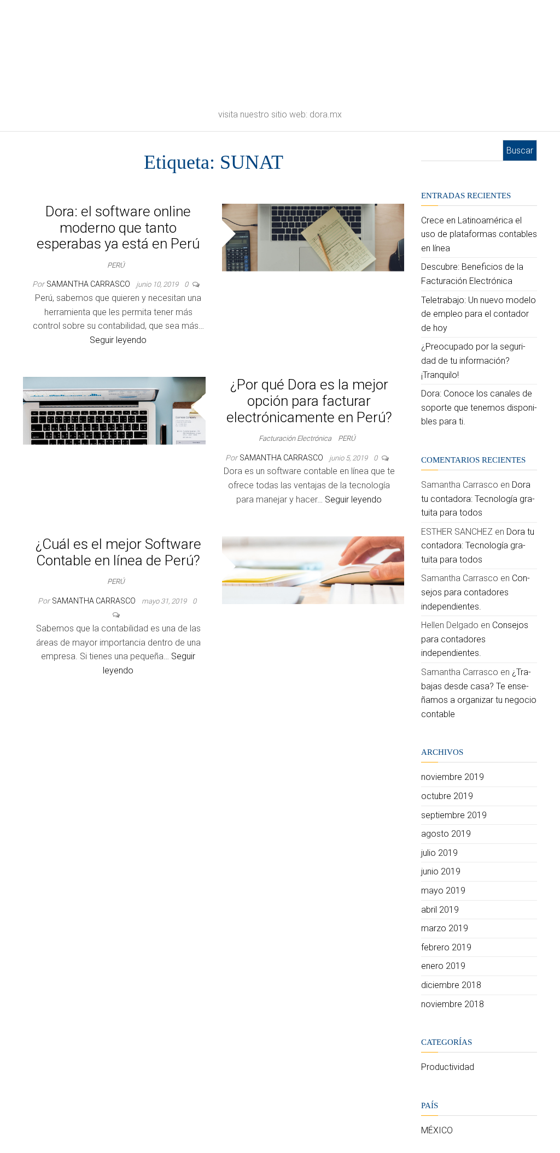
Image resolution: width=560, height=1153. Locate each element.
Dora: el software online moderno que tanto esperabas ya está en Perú (118, 227)
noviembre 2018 (452, 1004)
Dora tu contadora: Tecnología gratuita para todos (478, 499)
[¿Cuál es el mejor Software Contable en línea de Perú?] (313, 569)
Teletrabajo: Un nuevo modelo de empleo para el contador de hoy (478, 314)
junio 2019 (440, 871)
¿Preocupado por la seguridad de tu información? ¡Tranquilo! (473, 360)
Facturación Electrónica (295, 438)
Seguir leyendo (118, 340)
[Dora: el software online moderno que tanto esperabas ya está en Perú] (313, 237)
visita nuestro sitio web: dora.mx (280, 114)
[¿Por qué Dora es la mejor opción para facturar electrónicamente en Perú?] (114, 410)
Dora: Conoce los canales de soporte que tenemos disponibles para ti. (479, 407)
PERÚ (116, 265)
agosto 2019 (446, 834)
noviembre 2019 (452, 777)
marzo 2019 (444, 928)
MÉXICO (437, 1130)
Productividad (447, 1067)
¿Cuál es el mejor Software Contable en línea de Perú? (118, 552)
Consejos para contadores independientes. (475, 592)
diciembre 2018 (451, 985)
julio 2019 (439, 853)
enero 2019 (443, 966)
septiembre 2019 (454, 815)
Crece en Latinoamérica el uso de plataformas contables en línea (479, 234)
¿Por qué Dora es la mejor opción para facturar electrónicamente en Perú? (309, 400)
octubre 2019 (447, 796)
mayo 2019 (443, 890)
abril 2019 (440, 909)
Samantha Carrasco (89, 284)
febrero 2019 (446, 947)
